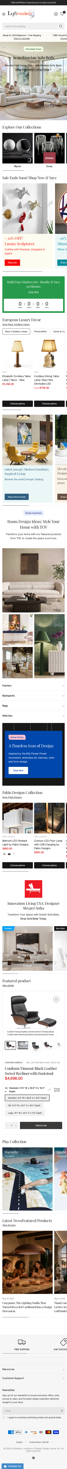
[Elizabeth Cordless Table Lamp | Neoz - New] (17, 353)
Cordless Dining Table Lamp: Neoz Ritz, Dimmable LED (46, 380)
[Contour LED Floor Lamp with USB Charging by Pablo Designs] (49, 818)
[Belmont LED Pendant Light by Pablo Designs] (17, 818)
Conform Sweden (13, 1062)
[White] (14, 853)
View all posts (9, 1225)
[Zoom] (56, 999)
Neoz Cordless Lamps (16, 331)
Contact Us (13, 1466)
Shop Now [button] (33, 292)
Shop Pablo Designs (12, 797)
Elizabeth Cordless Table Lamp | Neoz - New (16, 378)
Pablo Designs (8, 837)
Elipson (17, 166)
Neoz (4, 372)
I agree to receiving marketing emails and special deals (34, 1417)
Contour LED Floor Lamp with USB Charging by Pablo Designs (48, 844)
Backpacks (8, 695)
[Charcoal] (9, 853)
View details (8, 985)
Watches (7, 715)
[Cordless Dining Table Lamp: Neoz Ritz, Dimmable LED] (49, 353)
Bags (5, 705)
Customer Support (13, 1378)
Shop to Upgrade (22, 38)
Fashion (7, 685)
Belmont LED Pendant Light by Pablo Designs (15, 842)
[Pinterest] (33, 1457)
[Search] (61, 26)
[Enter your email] (61, 1410)
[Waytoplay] (27, 1179)
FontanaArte (40, 331)
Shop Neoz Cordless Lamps (15, 324)
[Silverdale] (4, 853)
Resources (8, 1369)
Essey (49, 166)
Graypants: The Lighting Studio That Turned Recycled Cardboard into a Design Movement (27, 1307)
